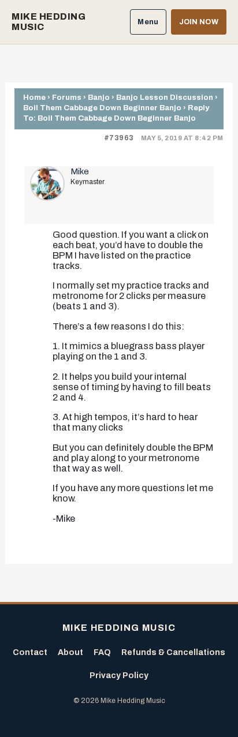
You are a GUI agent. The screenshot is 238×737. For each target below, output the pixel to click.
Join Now (198, 22)
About (70, 652)
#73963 (119, 138)
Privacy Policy (119, 675)
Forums (66, 97)
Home (34, 97)
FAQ (102, 652)
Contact (30, 652)
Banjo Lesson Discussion (164, 97)
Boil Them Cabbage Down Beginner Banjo (102, 107)
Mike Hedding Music (48, 22)
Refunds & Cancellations (173, 652)
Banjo (99, 97)
